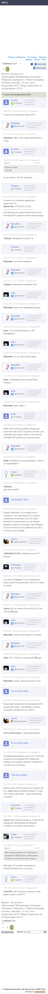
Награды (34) (32, 127)
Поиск (37, 59)
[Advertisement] (24, 31)
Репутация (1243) (33, 125)
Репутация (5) (29, 151)
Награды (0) (29, 104)
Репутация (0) (30, 102)
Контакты (29, 991)
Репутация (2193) (35, 541)
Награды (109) (34, 543)
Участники (32, 57)
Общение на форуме (12, 79)
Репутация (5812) (33, 295)
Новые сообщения (16, 57)
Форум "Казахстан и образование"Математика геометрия (20, 75)
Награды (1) (28, 190)
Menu (4, 2)
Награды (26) (32, 297)
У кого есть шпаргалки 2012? (18, 84)
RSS (44, 59)
